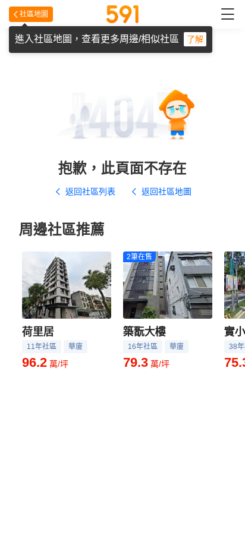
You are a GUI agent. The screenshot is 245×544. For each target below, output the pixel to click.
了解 (195, 39)
